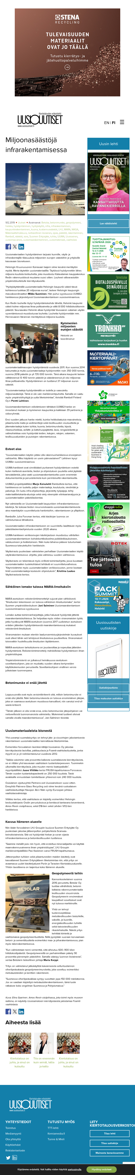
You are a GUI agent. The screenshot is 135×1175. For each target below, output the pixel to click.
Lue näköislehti (108, 223)
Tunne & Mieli (56, 1139)
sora (26, 236)
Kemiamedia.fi (56, 1133)
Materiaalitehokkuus (16, 233)
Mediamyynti (13, 1133)
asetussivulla (74, 1169)
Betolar (45, 222)
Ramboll (9, 236)
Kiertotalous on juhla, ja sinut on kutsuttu (20, 1062)
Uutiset (22, 222)
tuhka (53, 236)
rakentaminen (75, 233)
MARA (67, 229)
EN (106, 123)
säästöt (18, 236)
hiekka (8, 226)
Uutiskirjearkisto (108, 687)
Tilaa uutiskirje (109, 1143)
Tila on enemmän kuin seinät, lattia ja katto (44, 1062)
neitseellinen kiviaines (40, 233)
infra (47, 226)
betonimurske (57, 222)
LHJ (61, 229)
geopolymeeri (73, 222)
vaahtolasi (71, 239)
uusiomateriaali (57, 239)
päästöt (63, 233)
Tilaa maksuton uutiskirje (108, 698)
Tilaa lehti (109, 1133)
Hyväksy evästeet (101, 1169)
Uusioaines (72, 236)
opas (55, 233)
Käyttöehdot (13, 1145)
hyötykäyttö (38, 226)
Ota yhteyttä (13, 1139)
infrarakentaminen (60, 226)
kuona (34, 229)
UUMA (61, 236)
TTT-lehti (53, 1128)
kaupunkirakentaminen (17, 229)
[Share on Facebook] (8, 246)
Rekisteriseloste (15, 1150)
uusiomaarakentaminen (35, 239)
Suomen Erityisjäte (39, 236)
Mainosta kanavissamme (110, 1152)
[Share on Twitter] (15, 246)
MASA (75, 229)
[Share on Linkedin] (21, 246)
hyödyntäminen (22, 226)
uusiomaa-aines (13, 239)
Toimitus (10, 1128)
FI (113, 123)
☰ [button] (122, 122)
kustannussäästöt (48, 229)
